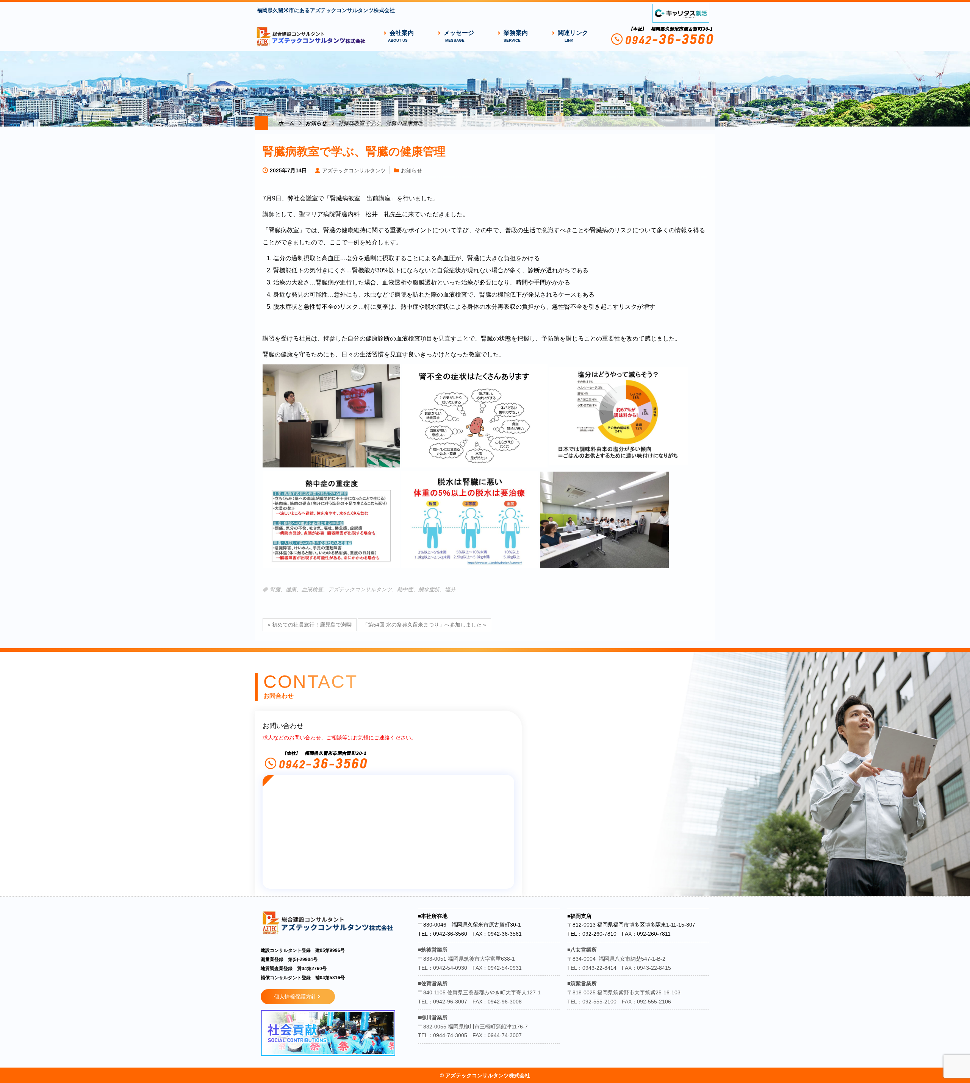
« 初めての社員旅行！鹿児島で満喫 (310, 625)
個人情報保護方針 (295, 997)
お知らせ (316, 123)
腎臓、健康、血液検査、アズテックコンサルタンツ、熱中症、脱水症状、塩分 (362, 590)
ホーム (286, 123)
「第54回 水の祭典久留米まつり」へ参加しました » (424, 625)
